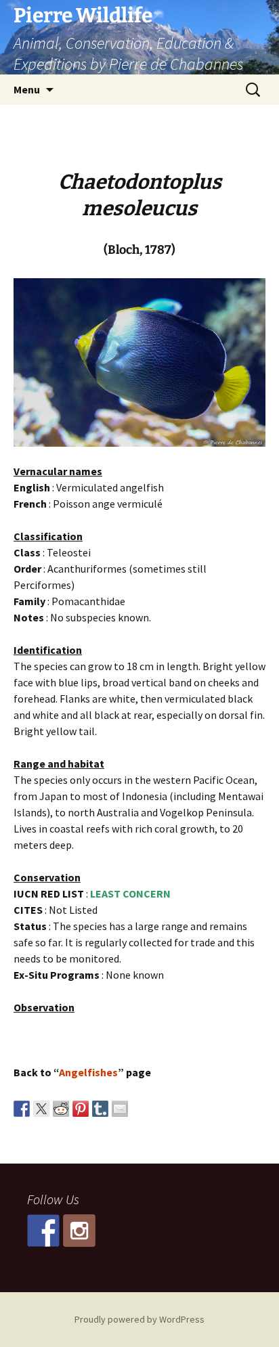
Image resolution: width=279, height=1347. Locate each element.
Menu (27, 89)
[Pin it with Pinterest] (80, 1109)
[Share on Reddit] (61, 1109)
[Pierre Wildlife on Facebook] (43, 1230)
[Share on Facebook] (22, 1109)
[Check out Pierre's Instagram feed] (79, 1230)
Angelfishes (88, 1072)
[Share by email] (120, 1109)
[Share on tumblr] (100, 1109)
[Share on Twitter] (41, 1109)
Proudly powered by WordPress (139, 1319)
